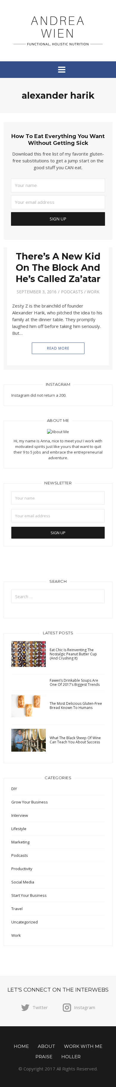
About (46, 1046)
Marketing (20, 842)
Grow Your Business (29, 802)
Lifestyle (18, 828)
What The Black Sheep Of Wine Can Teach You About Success (75, 740)
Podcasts (72, 291)
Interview (19, 815)
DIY (14, 788)
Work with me (83, 1046)
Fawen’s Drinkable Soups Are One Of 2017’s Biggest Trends (75, 682)
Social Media (22, 882)
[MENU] (58, 69)
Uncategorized (24, 922)
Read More (58, 348)
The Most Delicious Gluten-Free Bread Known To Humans (76, 705)
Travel (17, 908)
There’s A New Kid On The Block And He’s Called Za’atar (58, 267)
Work (93, 291)
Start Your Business (29, 895)
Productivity (21, 868)
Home (21, 1046)
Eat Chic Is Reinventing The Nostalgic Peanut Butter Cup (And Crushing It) (73, 654)
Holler (71, 1056)
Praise (43, 1056)
